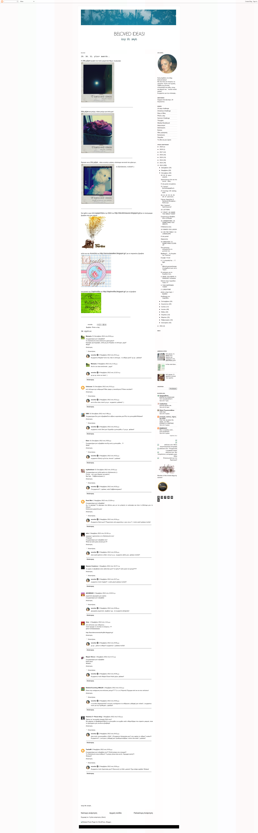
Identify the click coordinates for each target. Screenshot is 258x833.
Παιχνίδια (160, 137)
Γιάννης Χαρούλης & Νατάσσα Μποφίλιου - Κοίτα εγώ (168, 201)
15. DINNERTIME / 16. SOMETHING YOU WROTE (168, 222)
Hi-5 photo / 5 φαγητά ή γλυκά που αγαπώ (171, 376)
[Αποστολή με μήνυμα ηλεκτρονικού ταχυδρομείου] (98, 325)
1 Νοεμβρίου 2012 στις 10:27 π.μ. (109, 566)
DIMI (87, 413)
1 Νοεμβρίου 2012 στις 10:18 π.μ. (100, 533)
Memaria (89, 336)
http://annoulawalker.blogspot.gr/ (113, 253)
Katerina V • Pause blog (94, 716)
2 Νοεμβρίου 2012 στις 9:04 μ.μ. (109, 766)
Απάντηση (89, 347)
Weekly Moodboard (163, 123)
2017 (161, 152)
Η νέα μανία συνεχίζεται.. (168, 184)
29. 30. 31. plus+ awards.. (166, 176)
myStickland (90, 469)
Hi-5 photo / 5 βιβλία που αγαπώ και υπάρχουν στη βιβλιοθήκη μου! (171, 357)
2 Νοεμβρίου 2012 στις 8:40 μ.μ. (109, 701)
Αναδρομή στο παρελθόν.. (165, 297)
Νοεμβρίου (164, 170)
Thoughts (160, 120)
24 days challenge (163, 108)
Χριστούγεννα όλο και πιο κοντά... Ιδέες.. (169, 180)
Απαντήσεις (91, 351)
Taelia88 (89, 749)
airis (87, 533)
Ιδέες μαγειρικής (162, 132)
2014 (161, 160)
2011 (161, 326)
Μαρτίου (164, 317)
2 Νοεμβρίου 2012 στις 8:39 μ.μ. (109, 643)
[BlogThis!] (100, 325)
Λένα (87, 622)
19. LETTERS (165, 209)
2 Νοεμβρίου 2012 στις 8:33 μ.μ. (109, 486)
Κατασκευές (161, 135)
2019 (161, 149)
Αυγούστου (165, 304)
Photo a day (96, 327)
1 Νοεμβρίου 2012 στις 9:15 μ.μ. (113, 716)
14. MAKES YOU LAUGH (169, 229)
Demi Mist (89, 500)
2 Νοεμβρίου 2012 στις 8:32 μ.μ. (109, 427)
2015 (161, 157)
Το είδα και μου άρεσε (164, 140)
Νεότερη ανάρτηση (89, 813)
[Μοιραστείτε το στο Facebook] (104, 325)
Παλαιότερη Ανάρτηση (143, 813)
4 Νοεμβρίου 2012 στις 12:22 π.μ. (110, 372)
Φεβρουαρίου (165, 320)
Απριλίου (164, 314)
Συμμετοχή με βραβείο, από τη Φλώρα (168, 217)
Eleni (87, 440)
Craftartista (163, 404)
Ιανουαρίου (165, 322)
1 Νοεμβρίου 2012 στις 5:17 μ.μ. (106, 657)
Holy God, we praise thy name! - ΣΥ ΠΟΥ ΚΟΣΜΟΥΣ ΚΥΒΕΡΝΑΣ (167, 421)
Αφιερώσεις (164, 239)
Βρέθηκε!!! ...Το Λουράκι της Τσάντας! (168, 254)
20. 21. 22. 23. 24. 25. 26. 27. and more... (168, 196)
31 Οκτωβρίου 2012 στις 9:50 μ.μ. (100, 440)
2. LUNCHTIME (166, 289)
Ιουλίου (163, 307)
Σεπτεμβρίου (165, 301)
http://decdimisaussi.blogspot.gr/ (127, 213)
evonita (93, 355)
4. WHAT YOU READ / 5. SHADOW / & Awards (169, 277)
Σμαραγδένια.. (164, 395)
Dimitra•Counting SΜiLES (94, 687)
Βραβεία (88, 327)
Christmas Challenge (164, 111)
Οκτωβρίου (165, 173)
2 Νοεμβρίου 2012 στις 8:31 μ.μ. (109, 355)
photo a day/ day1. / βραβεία (167, 292)
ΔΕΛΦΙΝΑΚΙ (90, 593)
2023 (161, 147)
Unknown (89, 386)
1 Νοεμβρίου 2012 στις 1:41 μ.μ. (100, 622)
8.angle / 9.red (165, 258)
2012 (161, 165)
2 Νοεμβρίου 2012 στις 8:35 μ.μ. (109, 552)
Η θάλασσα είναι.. (166, 227)
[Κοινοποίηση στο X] (102, 325)
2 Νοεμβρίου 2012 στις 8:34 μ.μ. (109, 519)
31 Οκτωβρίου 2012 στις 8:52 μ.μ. (103, 336)
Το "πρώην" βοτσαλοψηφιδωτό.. (168, 187)
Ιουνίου (163, 309)
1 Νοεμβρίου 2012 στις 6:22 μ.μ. (114, 687)
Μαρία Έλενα (90, 657)
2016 (161, 155)
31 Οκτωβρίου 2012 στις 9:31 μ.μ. (104, 386)
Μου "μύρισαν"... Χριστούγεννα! (166, 206)
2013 (161, 162)
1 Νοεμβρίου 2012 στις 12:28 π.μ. (104, 500)
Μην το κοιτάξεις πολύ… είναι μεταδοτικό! (167, 430)
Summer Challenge (163, 118)
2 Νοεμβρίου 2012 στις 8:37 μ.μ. (109, 579)
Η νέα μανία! (165, 236)
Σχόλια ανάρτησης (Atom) (97, 817)
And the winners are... (166, 405)
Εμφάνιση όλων (173, 435)
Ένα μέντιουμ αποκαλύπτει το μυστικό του (166, 249)
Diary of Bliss (161, 113)
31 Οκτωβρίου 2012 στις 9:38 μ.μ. (100, 413)
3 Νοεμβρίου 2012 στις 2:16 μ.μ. (107, 364)
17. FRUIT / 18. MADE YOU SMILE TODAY (168, 213)
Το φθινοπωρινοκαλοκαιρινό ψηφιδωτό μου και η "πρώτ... (169, 267)
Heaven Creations (92, 566)
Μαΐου (163, 312)
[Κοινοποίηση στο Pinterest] (106, 325)
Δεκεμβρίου (165, 167)
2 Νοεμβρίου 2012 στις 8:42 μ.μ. (109, 733)
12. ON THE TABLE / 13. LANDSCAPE (169, 232)
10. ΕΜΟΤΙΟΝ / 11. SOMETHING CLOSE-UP (169, 243)
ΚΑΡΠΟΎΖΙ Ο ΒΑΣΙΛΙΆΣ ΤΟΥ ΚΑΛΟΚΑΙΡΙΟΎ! (167, 398)
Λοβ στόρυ (163, 412)
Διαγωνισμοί (161, 125)
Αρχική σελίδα (115, 813)
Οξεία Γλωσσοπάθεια (167, 410)
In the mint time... (171, 364)
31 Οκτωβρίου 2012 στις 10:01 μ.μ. (106, 469)
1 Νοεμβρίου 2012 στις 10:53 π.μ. (105, 593)
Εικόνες (159, 130)
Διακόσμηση (161, 127)
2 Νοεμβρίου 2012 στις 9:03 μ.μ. (102, 749)
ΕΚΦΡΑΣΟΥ (163, 428)
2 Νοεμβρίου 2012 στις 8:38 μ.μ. (109, 608)
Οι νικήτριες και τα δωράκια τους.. (166, 273)
